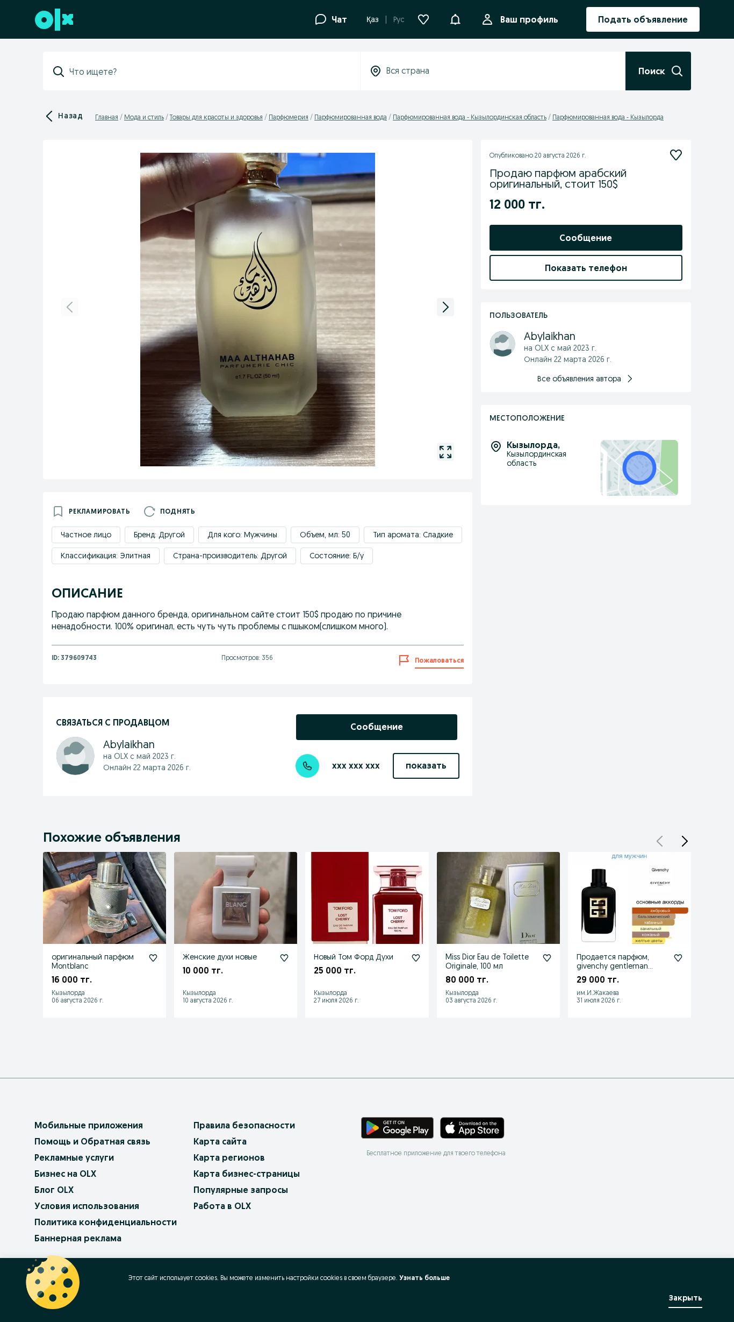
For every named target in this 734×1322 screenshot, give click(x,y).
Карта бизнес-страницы (246, 1173)
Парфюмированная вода (350, 117)
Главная (106, 117)
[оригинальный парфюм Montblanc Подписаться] (153, 958)
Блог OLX (54, 1189)
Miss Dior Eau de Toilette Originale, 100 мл (487, 961)
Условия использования (86, 1205)
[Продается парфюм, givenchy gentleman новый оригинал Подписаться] (678, 958)
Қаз (372, 19)
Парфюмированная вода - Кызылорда (608, 117)
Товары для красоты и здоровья (216, 117)
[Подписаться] (676, 154)
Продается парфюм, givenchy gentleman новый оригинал (613, 966)
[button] (455, 18)
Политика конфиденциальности (105, 1222)
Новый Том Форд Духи (353, 957)
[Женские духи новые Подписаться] (284, 958)
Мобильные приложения (88, 1125)
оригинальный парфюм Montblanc (93, 961)
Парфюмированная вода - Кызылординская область (469, 117)
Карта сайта (220, 1141)
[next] (445, 307)
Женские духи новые (220, 957)
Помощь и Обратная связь (92, 1141)
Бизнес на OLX (65, 1173)
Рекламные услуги (74, 1157)
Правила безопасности (244, 1125)
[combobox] (208, 71)
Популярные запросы (240, 1189)
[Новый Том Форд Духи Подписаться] (416, 958)
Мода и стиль (144, 117)
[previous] (69, 307)
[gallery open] (445, 452)
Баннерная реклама (77, 1238)
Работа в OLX (222, 1205)
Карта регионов (229, 1157)
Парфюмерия (288, 117)
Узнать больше (424, 1278)
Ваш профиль (529, 19)
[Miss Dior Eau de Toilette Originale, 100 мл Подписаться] (547, 958)
